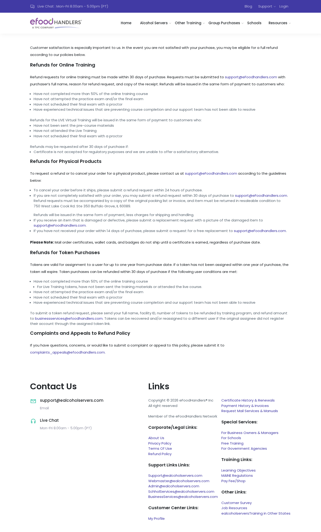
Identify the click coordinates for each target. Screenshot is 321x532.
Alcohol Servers (154, 22)
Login (283, 6)
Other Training (188, 22)
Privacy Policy (159, 443)
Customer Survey (236, 502)
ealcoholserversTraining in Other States (255, 513)
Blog (248, 6)
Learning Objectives (238, 470)
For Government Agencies (244, 448)
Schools (254, 22)
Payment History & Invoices (245, 405)
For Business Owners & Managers (249, 432)
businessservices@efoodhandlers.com (69, 318)
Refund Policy (160, 453)
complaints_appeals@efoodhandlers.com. (68, 352)
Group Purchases (224, 22)
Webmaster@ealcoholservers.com (178, 480)
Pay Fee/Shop (233, 480)
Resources (278, 22)
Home (126, 22)
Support (265, 6)
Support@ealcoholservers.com (175, 475)
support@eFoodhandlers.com (251, 77)
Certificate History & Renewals (248, 400)
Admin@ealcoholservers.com (173, 486)
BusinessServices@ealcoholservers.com (183, 496)
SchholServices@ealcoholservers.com (181, 491)
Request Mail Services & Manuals (249, 410)
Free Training (232, 443)
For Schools (231, 437)
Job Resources (234, 507)
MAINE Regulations (237, 475)
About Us (156, 437)
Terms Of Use (160, 448)
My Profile (156, 518)
